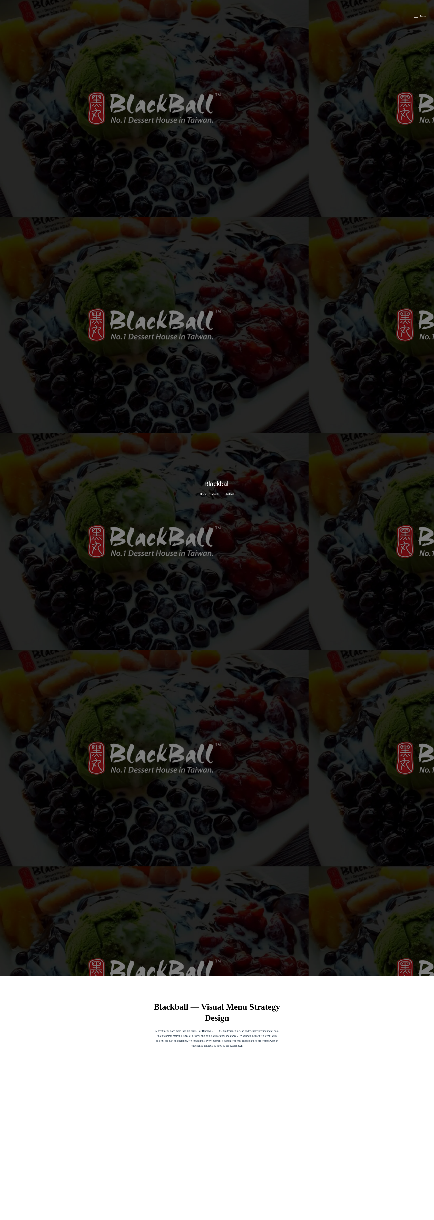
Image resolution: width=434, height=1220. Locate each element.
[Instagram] (427, 1170)
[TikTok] (427, 1203)
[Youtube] (427, 1187)
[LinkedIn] (427, 1179)
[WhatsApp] (427, 1154)
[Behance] (427, 1195)
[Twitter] (427, 1211)
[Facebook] (427, 1162)
